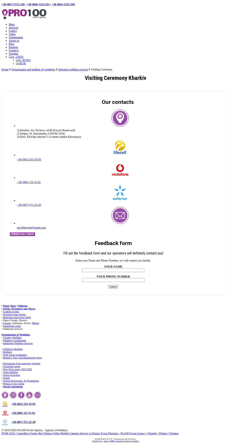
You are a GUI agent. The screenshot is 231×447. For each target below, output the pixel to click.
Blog (11, 43)
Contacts (14, 50)
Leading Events (11, 311)
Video (12, 34)
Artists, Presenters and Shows (19, 308)
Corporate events (11, 366)
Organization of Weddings (15, 334)
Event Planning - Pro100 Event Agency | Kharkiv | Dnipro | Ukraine (139, 433)
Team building (10, 372)
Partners (13, 47)
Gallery (13, 30)
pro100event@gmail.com (31, 227)
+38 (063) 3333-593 (63, 4)
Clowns (7, 323)
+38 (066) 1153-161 (38, 4)
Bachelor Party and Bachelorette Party (22, 357)
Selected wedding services (73, 69)
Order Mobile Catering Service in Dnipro (76, 433)
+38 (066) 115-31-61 (29, 182)
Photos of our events (13, 383)
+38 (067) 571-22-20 (29, 204)
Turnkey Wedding (12, 337)
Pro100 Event (97, 441)
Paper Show (9, 306)
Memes (35, 323)
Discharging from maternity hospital (21, 363)
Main (12, 24)
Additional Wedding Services (18, 343)
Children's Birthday (13, 349)
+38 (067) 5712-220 (13, 4)
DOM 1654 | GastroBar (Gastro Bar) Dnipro (26, 433)
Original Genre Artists (14, 314)
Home (4, 69)
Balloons (22, 306)
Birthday (7, 352)
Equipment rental (12, 326)
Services (13, 27)
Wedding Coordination (14, 340)
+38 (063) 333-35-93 (29, 159)
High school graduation (15, 355)
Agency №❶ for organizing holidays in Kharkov (121, 441)
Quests (6, 378)
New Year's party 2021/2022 (17, 369)
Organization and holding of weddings (33, 69)
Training (13, 53)
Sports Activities (11, 375)
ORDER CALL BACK (22, 234)
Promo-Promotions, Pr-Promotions (21, 381)
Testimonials (16, 37)
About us (14, 40)
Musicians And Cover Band (17, 317)
